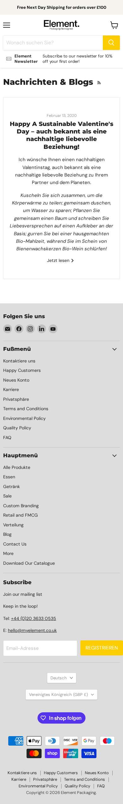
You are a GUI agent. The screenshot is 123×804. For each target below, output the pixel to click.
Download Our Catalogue (29, 563)
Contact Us (14, 544)
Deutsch (58, 678)
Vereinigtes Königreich (58, 694)
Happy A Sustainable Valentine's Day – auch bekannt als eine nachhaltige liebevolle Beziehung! (61, 135)
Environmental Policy (24, 418)
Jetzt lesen (59, 260)
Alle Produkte (16, 467)
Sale (7, 496)
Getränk (11, 486)
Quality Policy (17, 428)
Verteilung (13, 525)
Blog (7, 534)
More (8, 553)
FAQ (7, 437)
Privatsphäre (16, 399)
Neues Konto (16, 380)
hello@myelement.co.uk (32, 630)
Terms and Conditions (25, 408)
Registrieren (101, 647)
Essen (9, 477)
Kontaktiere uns (19, 361)
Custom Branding (21, 505)
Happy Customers (22, 370)
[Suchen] (111, 42)
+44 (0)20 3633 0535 (33, 618)
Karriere (11, 389)
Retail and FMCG (20, 515)
